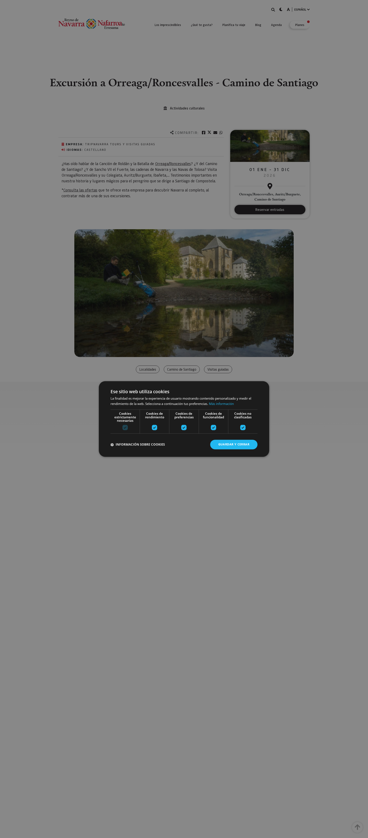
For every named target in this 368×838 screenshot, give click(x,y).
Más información (221, 404)
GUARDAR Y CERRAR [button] (233, 444)
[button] (138, 444)
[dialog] (184, 419)
